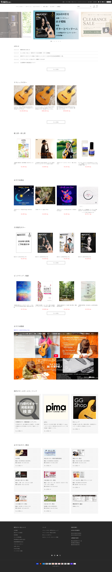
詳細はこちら (76, 506)
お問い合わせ (17, 546)
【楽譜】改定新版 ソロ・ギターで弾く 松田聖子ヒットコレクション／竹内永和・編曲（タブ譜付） (45, 306)
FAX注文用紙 (17, 548)
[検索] (91, 6)
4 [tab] (56, 41)
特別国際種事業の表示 (18, 541)
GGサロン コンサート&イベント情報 (50, 537)
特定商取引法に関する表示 (19, 539)
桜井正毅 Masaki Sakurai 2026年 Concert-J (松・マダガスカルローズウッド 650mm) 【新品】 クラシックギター (66, 108)
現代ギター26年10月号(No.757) (20, 256)
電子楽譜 (90, 2)
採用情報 (16, 535)
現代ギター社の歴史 (18, 532)
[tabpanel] (56, 24)
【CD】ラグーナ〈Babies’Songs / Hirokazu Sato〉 (23, 210)
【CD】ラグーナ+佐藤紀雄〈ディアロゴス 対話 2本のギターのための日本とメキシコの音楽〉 (88, 210)
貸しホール (74, 2)
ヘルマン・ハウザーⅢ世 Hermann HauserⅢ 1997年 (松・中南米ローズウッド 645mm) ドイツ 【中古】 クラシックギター (24, 108)
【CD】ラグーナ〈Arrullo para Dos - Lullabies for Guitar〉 (66, 210)
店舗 (63, 2)
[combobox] (84, 6)
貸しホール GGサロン (47, 535)
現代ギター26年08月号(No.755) (63, 256)
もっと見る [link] (46, 431)
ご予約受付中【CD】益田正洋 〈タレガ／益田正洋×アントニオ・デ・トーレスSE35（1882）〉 (45, 163)
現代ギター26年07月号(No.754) (84, 256)
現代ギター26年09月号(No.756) (41, 256)
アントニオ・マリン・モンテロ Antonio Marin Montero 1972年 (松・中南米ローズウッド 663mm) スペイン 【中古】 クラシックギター (44, 108)
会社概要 (16, 530)
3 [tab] (54, 41)
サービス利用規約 (17, 537)
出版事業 (95, 2)
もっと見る (56, 69)
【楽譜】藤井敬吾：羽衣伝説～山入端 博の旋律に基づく (88, 306)
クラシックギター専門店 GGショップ (50, 530)
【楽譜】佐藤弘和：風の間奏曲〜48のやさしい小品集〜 (23, 163)
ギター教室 (68, 2)
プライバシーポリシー (18, 544)
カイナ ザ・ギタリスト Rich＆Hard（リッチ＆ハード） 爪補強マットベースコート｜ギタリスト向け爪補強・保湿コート (88, 163)
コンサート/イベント (82, 2)
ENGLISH (109, 1)
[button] (20, 6)
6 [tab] (60, 41)
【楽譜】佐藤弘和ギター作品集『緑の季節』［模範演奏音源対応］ (67, 306)
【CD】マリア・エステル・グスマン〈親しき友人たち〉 (67, 163)
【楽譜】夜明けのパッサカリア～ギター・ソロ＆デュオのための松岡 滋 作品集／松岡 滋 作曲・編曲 (23, 306)
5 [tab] (58, 41)
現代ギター (58, 566)
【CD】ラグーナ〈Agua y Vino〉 (42, 209)
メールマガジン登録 (18, 550)
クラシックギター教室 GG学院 (48, 532)
